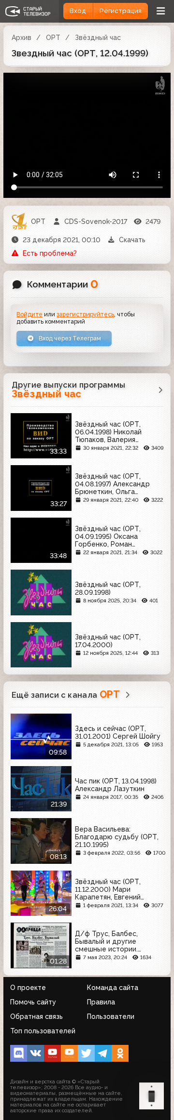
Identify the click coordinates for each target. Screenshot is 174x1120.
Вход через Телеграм (69, 338)
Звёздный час (98, 37)
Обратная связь (36, 1016)
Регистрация (121, 10)
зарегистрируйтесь (85, 314)
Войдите (29, 314)
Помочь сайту (33, 1002)
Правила (101, 1002)
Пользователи (110, 1016)
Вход (78, 10)
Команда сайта (112, 987)
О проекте (28, 987)
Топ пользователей (42, 1031)
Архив (21, 37)
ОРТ (53, 37)
